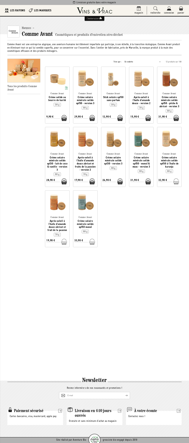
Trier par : (118, 61)
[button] (155, 10)
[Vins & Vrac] (94, 10)
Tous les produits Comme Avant (22, 88)
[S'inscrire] (124, 395)
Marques (26, 28)
